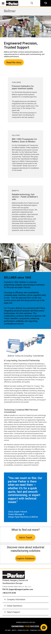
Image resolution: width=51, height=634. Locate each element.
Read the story (13, 62)
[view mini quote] (46, 3)
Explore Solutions (25, 558)
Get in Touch (25, 537)
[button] (43, 627)
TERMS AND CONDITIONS (37, 630)
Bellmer (10, 11)
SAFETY (14, 630)
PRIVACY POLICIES (23, 630)
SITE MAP (8, 630)
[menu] (3, 3)
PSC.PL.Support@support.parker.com (17, 589)
